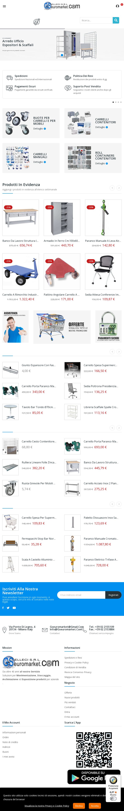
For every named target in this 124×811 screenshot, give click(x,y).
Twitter (8, 608)
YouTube (14, 608)
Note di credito (10, 742)
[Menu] (119, 776)
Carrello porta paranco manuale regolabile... (39, 386)
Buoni (5, 751)
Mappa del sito (72, 677)
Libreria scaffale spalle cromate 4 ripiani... (101, 407)
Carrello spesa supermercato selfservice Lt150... (101, 365)
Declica (79, 806)
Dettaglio (38, 128)
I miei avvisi (8, 756)
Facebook (3, 608)
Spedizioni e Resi (73, 657)
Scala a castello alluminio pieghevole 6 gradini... (39, 559)
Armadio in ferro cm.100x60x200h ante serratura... (62, 240)
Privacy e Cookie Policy (76, 662)
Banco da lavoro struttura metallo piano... (101, 462)
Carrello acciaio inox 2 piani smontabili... (101, 483)
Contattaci (69, 707)
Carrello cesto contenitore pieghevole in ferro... (39, 441)
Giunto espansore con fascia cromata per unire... (39, 365)
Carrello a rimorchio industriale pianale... (20, 294)
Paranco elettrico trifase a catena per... (101, 559)
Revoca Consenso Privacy (77, 672)
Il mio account (71, 716)
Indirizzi (6, 746)
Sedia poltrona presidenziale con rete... (101, 386)
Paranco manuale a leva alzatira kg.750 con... (103, 240)
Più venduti (70, 702)
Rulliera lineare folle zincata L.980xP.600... (39, 462)
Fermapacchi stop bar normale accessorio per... (39, 538)
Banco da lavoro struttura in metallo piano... (20, 240)
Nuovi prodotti (72, 697)
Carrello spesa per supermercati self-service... (39, 517)
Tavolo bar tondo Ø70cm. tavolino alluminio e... (39, 407)
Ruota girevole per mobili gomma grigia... (39, 483)
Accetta (95, 806)
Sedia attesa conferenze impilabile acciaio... (103, 294)
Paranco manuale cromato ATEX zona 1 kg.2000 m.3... (101, 538)
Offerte (68, 692)
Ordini (5, 737)
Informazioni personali (14, 732)
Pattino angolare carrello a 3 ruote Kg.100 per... (62, 294)
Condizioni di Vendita (75, 667)
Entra (67, 711)
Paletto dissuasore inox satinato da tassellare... (101, 517)
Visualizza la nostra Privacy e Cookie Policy (47, 805)
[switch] (113, 799)
